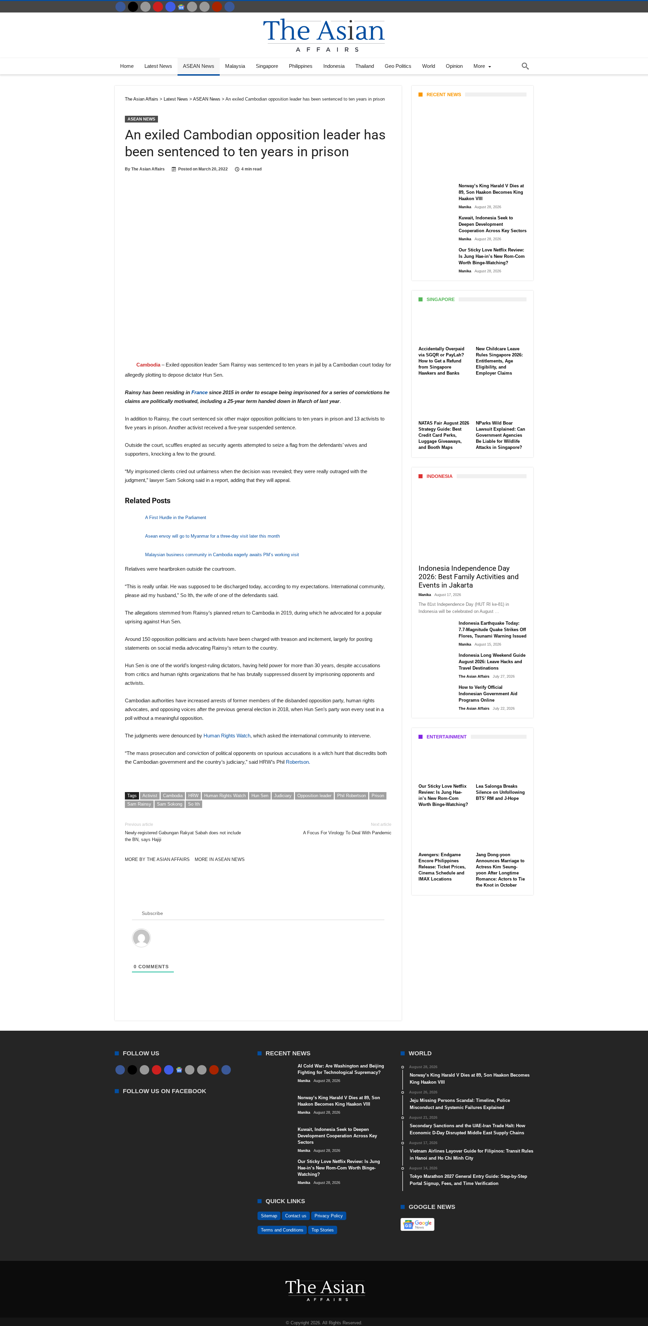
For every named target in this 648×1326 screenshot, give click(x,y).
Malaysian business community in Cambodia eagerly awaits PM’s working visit (222, 554)
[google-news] (181, 6)
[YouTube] (158, 7)
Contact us (295, 1215)
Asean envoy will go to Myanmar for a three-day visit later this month (212, 536)
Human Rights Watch (226, 735)
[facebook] (120, 7)
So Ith (194, 804)
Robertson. (297, 762)
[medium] (145, 7)
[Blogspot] (204, 7)
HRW (193, 795)
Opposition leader (314, 795)
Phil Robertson (351, 795)
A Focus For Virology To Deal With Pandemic (347, 828)
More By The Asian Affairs (157, 859)
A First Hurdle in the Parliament (175, 517)
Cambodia (173, 795)
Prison (378, 795)
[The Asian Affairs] (324, 15)
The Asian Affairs (148, 169)
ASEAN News (141, 119)
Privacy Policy (329, 1215)
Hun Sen (259, 795)
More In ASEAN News (220, 859)
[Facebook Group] (229, 7)
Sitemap (269, 1215)
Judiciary (283, 795)
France (200, 392)
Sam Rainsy (139, 804)
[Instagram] (170, 7)
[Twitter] (133, 7)
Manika (430, 171)
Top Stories (323, 1230)
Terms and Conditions (282, 1230)
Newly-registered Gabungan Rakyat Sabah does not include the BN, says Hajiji (183, 832)
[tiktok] (192, 7)
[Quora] (217, 7)
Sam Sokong (169, 804)
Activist (149, 795)
